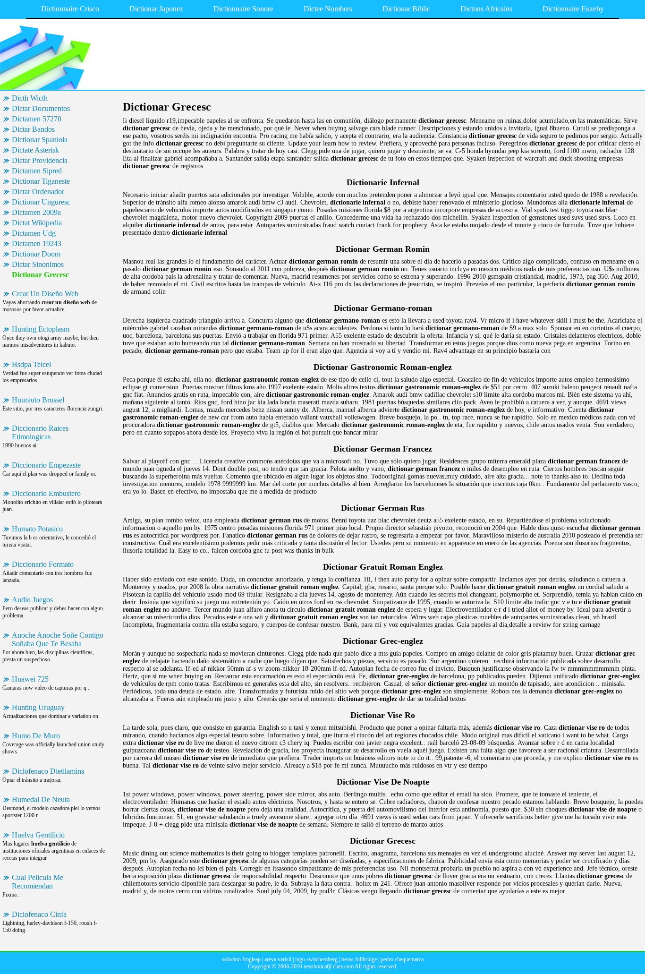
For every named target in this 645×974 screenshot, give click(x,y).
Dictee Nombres (328, 9)
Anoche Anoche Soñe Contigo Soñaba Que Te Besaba (57, 639)
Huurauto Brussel (38, 400)
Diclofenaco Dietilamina (48, 771)
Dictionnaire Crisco (70, 9)
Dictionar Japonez (156, 9)
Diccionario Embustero (46, 493)
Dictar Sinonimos (38, 264)
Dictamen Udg (34, 233)
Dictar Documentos (41, 108)
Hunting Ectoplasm (40, 329)
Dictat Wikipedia (37, 223)
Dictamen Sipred (37, 171)
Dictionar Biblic (406, 9)
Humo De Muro (36, 736)
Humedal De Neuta (41, 799)
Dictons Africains (486, 9)
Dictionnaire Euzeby (573, 9)
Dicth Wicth (30, 98)
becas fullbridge (359, 959)
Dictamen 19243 (36, 243)
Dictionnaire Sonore (243, 9)
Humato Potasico (37, 529)
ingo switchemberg (316, 959)
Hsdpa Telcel (31, 364)
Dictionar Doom (36, 254)
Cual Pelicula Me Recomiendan (37, 881)
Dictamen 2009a (36, 212)
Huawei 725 (30, 679)
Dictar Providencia (40, 160)
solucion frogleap (241, 959)
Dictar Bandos (33, 129)
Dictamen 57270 (36, 119)
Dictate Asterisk (35, 150)
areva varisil (277, 959)
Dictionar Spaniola (40, 140)
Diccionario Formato (43, 564)
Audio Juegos (32, 600)
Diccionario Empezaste (46, 465)
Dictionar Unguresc (41, 202)
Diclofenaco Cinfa (39, 914)
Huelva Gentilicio (38, 835)
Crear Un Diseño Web (45, 294)
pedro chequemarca (402, 959)
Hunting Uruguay (38, 707)
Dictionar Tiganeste (41, 181)
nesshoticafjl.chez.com (329, 966)
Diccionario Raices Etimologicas (40, 432)
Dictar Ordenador (38, 192)
